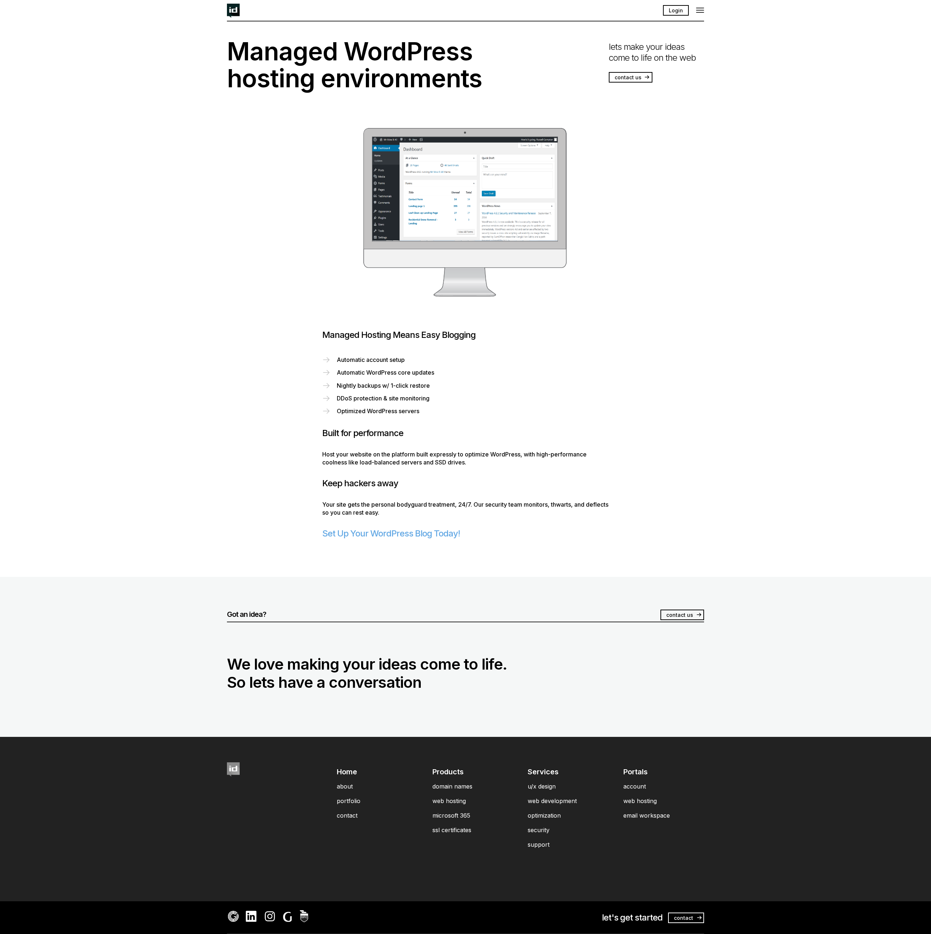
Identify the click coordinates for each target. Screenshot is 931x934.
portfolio (348, 801)
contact (347, 815)
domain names (452, 786)
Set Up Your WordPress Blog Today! (391, 533)
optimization (544, 815)
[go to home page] (233, 15)
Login (676, 10)
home (347, 771)
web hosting (449, 801)
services (543, 771)
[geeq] (233, 920)
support (539, 844)
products (448, 771)
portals (635, 771)
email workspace (646, 815)
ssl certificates (451, 830)
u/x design (542, 786)
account (634, 786)
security (539, 830)
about (345, 786)
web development (552, 801)
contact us (628, 77)
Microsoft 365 (451, 815)
